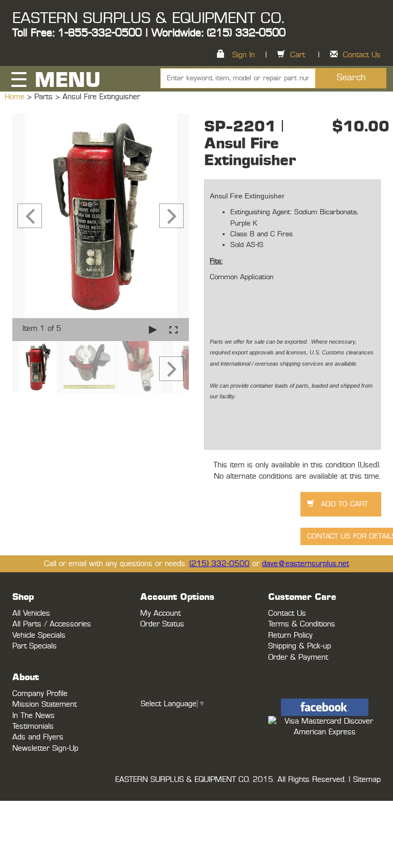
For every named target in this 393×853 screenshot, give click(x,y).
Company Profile (40, 694)
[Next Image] (171, 216)
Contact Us (362, 55)
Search (351, 77)
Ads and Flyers (37, 737)
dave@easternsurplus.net (305, 564)
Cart (297, 55)
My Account (160, 613)
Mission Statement (44, 704)
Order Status (162, 624)
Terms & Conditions (301, 624)
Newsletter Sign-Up (45, 748)
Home (16, 97)
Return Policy (290, 635)
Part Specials (34, 646)
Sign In (243, 55)
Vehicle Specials (39, 635)
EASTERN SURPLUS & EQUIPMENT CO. (148, 18)
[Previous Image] (29, 216)
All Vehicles (31, 613)
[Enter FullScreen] (173, 329)
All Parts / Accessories (51, 624)
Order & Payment (298, 657)
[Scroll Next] (171, 368)
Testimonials (33, 726)
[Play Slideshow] (153, 329)
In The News (33, 716)
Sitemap (367, 779)
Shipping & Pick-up (299, 646)
